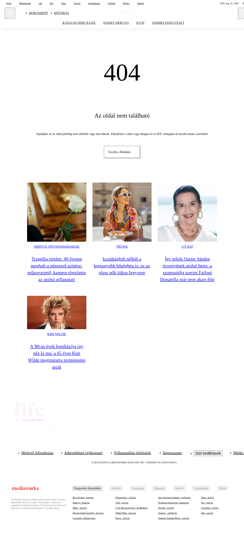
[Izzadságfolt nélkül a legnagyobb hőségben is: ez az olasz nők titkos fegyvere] (122, 212)
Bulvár (179, 488)
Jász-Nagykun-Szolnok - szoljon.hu (174, 497)
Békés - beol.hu (80, 508)
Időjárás (61, 13)
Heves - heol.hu (123, 518)
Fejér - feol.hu (122, 502)
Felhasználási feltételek (132, 453)
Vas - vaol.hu (207, 502)
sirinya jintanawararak (56, 247)
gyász (187, 247)
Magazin (159, 488)
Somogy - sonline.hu (167, 513)
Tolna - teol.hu (207, 497)
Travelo (77, 3)
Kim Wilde (56, 334)
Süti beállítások (208, 453)
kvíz (140, 22)
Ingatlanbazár (94, 3)
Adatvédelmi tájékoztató (83, 453)
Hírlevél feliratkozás (37, 453)
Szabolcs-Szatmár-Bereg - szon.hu (173, 518)
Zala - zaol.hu (207, 513)
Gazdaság (137, 488)
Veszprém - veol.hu (209, 508)
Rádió (222, 488)
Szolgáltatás (201, 488)
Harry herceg (116, 22)
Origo (8, 3)
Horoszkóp (38, 13)
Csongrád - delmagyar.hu (84, 518)
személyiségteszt (168, 22)
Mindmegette (25, 3)
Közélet (116, 488)
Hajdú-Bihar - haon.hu (126, 513)
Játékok (140, 3)
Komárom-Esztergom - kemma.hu (173, 502)
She (51, 3)
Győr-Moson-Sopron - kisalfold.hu (132, 508)
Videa (63, 3)
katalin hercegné (79, 22)
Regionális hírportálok (87, 488)
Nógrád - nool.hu (166, 508)
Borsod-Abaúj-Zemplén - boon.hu (88, 513)
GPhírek (111, 3)
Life (40, 3)
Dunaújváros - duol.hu (126, 497)
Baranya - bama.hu (81, 502)
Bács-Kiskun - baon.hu (83, 497)
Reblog (126, 3)
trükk (122, 247)
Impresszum (172, 453)
